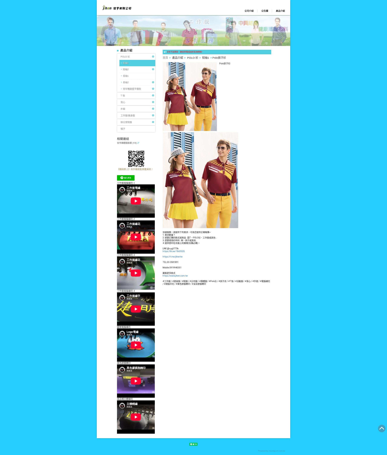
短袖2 (126, 69)
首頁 (165, 57)
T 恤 (123, 95)
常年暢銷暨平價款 (132, 89)
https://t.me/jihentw (173, 256)
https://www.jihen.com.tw (175, 276)
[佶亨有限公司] (116, 9)
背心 (123, 102)
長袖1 (126, 76)
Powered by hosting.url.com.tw (271, 451)
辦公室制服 (126, 122)
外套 (123, 109)
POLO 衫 (125, 56)
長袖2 (126, 82)
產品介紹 (178, 57)
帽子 (123, 129)
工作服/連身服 (128, 115)
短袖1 (126, 63)
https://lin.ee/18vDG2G (174, 251)
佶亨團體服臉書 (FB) (127, 143)
